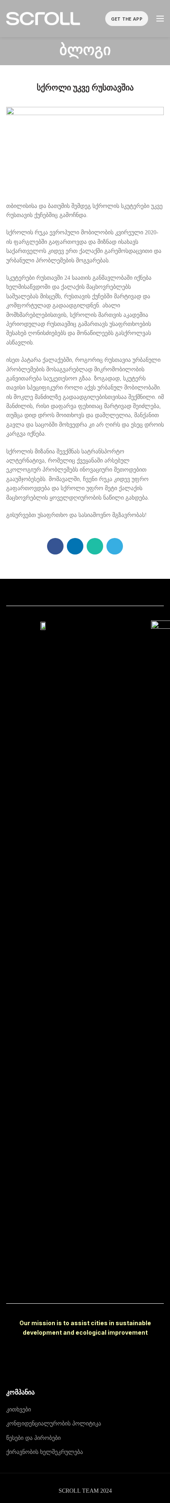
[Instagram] (85, 1282)
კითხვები (18, 1409)
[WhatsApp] (95, 546)
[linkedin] (75, 546)
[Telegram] (114, 546)
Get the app (126, 18)
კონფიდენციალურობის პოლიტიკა (53, 1423)
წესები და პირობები (33, 1438)
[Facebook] (55, 546)
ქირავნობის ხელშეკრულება (44, 1452)
